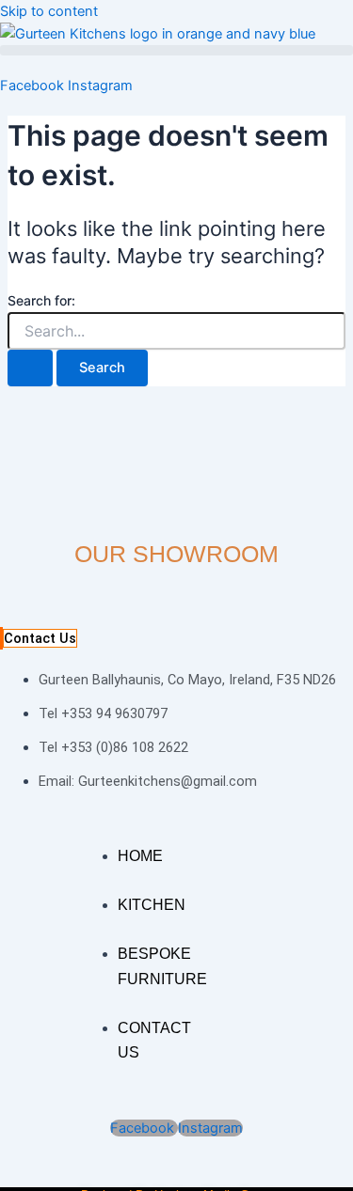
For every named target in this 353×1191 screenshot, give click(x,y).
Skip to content (49, 11)
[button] (176, 50)
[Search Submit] (30, 368)
